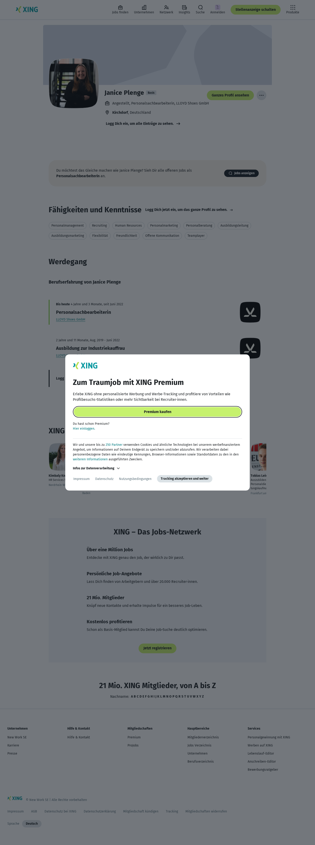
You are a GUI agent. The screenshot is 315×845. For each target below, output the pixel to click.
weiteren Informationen (90, 459)
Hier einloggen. (84, 429)
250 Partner (114, 445)
